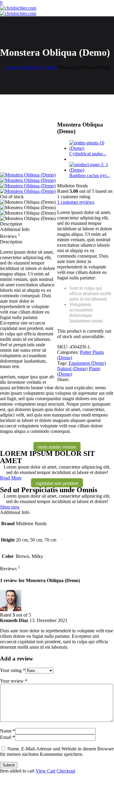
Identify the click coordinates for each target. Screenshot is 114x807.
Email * (7, 737)
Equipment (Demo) (87, 363)
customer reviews (75, 202)
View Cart (45, 770)
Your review (13, 680)
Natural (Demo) (72, 368)
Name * (7, 730)
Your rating (12, 670)
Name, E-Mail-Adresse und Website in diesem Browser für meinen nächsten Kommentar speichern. (57, 751)
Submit (8, 765)
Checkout (66, 770)
